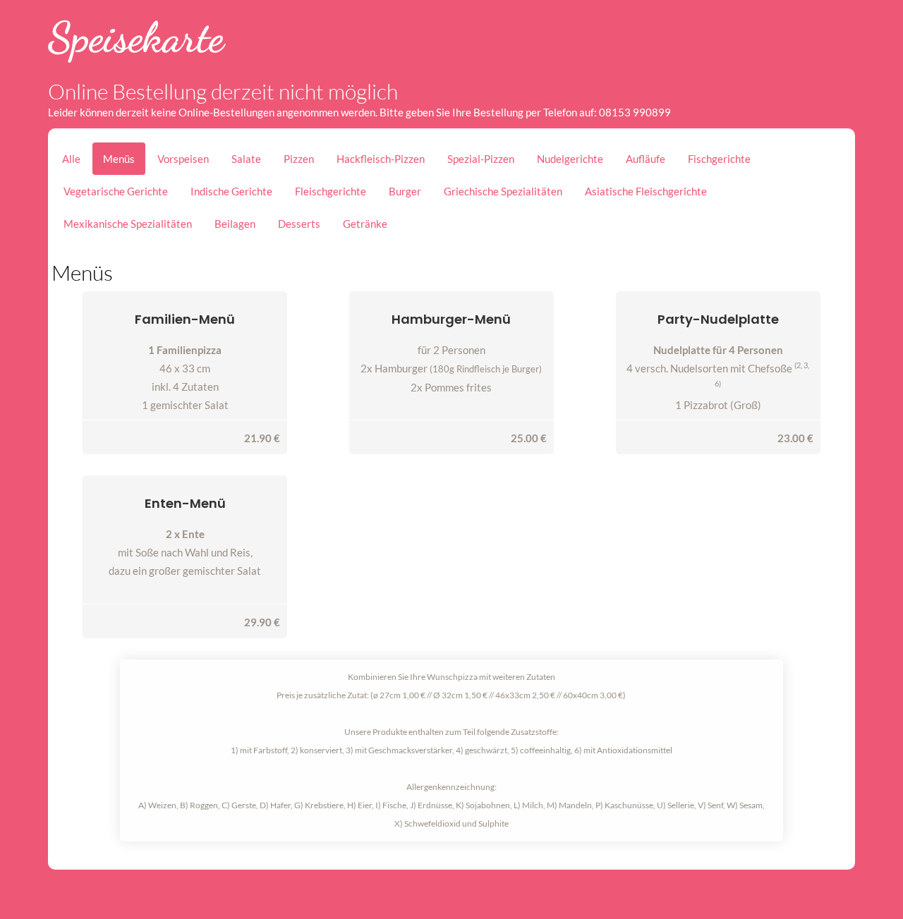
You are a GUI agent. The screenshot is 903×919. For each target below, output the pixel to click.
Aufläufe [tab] (645, 158)
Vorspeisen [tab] (183, 158)
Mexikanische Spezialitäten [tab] (127, 223)
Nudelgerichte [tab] (570, 158)
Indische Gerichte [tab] (231, 191)
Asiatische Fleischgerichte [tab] (646, 191)
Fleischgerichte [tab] (330, 191)
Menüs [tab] (119, 158)
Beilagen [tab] (234, 223)
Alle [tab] (71, 158)
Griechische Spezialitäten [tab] (503, 191)
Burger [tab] (405, 191)
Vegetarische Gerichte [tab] (115, 191)
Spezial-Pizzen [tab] (480, 158)
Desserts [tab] (299, 223)
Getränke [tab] (365, 223)
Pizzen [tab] (299, 158)
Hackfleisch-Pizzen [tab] (381, 158)
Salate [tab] (246, 158)
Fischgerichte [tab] (719, 158)
